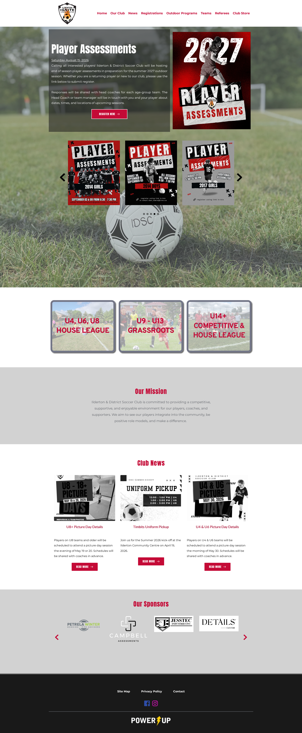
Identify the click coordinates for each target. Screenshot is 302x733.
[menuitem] (102, 13)
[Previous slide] (62, 177)
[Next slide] (239, 177)
